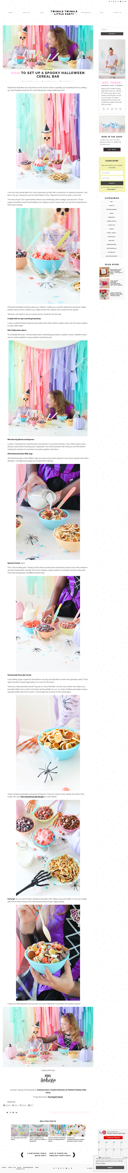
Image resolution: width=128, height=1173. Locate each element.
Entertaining (111, 209)
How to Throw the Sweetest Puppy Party (60, 1154)
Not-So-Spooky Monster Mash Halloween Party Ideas (57, 1139)
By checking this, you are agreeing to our (112, 188)
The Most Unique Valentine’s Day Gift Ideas (116, 283)
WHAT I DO (26, 12)
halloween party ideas (58, 1112)
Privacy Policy (101, 1163)
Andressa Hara (51, 81)
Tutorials (111, 252)
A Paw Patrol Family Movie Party (37, 1154)
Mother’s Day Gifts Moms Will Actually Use (116, 272)
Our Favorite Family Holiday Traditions (116, 294)
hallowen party (72, 1112)
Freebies (111, 217)
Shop (101, 12)
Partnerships (86, 12)
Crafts (111, 205)
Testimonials (111, 248)
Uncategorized (111, 256)
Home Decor (111, 221)
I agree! (110, 1167)
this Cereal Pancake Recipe (32, 797)
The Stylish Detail (55, 1097)
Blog (42, 12)
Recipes (111, 240)
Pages (111, 229)
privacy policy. (111, 189)
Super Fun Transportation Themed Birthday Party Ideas (75, 1139)
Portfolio (111, 236)
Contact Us (117, 12)
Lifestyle (111, 225)
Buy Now (112, 149)
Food (111, 213)
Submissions (111, 244)
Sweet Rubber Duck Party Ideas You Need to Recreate (38, 1139)
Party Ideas (48, 69)
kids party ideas (84, 1112)
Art (111, 201)
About (11, 12)
